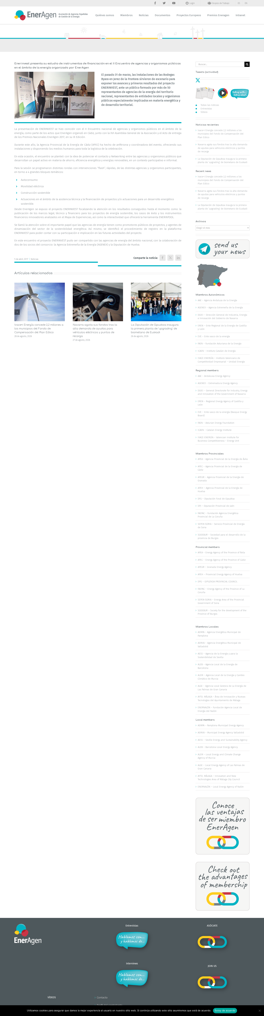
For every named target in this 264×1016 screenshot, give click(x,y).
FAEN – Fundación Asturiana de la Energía (219, 343)
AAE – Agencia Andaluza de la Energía (217, 300)
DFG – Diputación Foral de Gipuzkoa (216, 498)
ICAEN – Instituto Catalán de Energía (217, 351)
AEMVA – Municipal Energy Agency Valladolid (221, 732)
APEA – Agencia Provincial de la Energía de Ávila (223, 459)
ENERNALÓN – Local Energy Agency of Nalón (221, 786)
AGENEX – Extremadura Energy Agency (218, 383)
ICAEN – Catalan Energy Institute (214, 430)
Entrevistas (206, 108)
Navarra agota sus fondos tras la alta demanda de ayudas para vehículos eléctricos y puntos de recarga (222, 148)
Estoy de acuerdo (225, 1010)
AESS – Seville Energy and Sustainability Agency (222, 740)
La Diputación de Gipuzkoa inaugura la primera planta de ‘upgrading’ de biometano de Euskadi (155, 329)
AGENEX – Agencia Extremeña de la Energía (220, 307)
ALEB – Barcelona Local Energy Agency (218, 747)
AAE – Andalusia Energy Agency (214, 376)
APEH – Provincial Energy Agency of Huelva (220, 574)
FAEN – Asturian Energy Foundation (216, 422)
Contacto (102, 997)
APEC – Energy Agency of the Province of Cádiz (222, 559)
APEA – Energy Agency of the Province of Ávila (221, 552)
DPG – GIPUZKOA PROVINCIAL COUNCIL (217, 581)
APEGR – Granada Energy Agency (215, 567)
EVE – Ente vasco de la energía (214, 336)
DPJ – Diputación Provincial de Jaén (216, 506)
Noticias (34, 259)
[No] (259, 1010)
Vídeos (204, 112)
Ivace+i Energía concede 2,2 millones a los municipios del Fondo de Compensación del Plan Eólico (38, 329)
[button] (17, 312)
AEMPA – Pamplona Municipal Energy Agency (221, 725)
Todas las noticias (210, 105)
